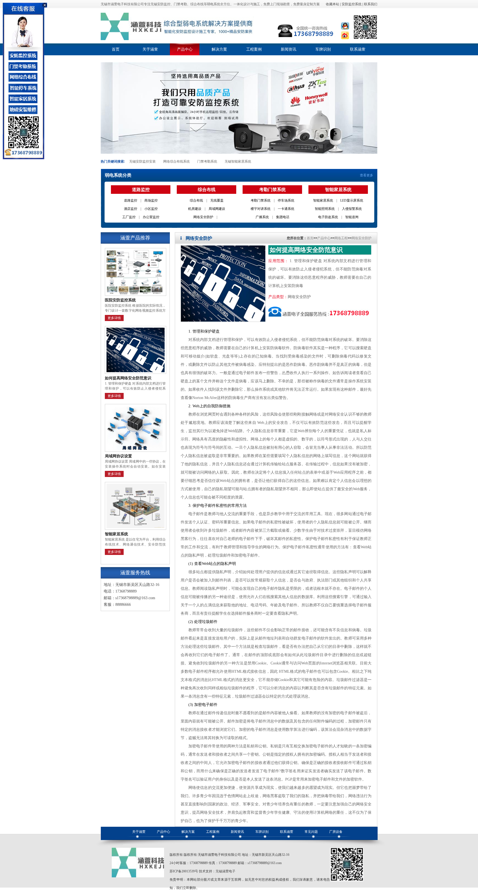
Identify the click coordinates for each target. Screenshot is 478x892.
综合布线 (196, 200)
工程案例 (254, 49)
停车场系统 (286, 200)
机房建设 (194, 209)
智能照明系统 (325, 209)
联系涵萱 (357, 49)
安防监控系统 (352, 4)
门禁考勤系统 (207, 161)
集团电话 (282, 217)
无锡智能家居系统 (238, 161)
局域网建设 (217, 209)
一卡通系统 (286, 209)
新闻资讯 (288, 49)
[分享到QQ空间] (345, 30)
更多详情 (114, 318)
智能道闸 (351, 217)
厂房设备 (335, 832)
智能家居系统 (323, 200)
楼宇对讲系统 (261, 209)
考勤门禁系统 (261, 200)
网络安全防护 (203, 217)
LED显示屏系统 (351, 200)
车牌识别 (323, 49)
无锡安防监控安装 (142, 161)
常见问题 (311, 832)
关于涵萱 (150, 49)
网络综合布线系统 (176, 161)
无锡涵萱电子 (225, 871)
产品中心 (185, 49)
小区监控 (151, 209)
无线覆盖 (217, 200)
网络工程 (341, 238)
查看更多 (366, 175)
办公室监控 (151, 217)
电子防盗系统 (328, 217)
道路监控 (130, 200)
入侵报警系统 (352, 209)
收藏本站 (332, 4)
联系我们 (370, 4)
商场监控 (151, 200)
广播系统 (262, 217)
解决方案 (219, 49)
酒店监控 (130, 209)
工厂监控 (129, 217)
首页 (115, 49)
